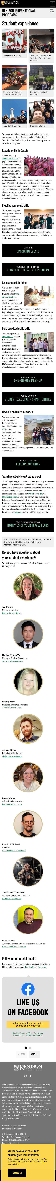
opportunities (7, 336)
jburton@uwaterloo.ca (11, 613)
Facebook (29, 967)
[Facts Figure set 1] (26, 1048)
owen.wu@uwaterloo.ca (12, 661)
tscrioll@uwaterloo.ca (11, 898)
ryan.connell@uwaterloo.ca (14, 946)
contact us (18, 512)
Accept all (17, 1172)
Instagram (42, 967)
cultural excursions (10, 158)
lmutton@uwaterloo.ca (12, 804)
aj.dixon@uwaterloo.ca (12, 756)
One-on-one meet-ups (11, 295)
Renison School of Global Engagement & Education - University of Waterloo (28, 1034)
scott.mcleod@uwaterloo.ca (14, 850)
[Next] (34, 1054)
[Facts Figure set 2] (30, 1048)
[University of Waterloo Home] (9, 3)
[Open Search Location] (52, 3)
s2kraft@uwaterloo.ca (11, 707)
